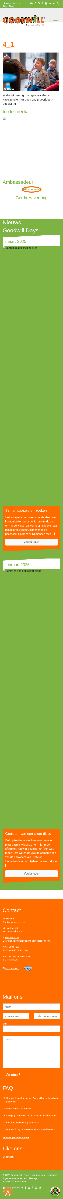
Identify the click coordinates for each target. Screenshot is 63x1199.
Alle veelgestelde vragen (16, 1137)
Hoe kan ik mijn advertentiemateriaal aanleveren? (30, 1129)
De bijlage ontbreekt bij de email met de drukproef (31, 1115)
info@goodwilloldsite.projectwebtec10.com (27, 941)
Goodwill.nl (8, 1156)
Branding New (38, 1175)
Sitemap (33, 1178)
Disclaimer (52, 1175)
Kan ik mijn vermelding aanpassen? (23, 1122)
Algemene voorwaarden (15, 1178)
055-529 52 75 (12, 937)
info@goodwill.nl (14, 1187)
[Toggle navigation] (55, 20)
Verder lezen (31, 542)
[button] (58, 3)
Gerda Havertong (31, 197)
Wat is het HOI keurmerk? (18, 1108)
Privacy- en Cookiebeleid (15, 1181)
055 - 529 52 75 (13, 3)
